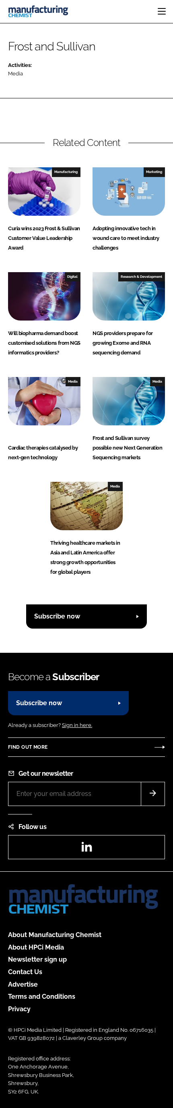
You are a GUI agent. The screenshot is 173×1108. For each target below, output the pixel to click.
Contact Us (25, 972)
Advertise (23, 984)
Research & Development (141, 277)
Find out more (27, 747)
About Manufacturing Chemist (54, 935)
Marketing (154, 172)
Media (15, 74)
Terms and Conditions (41, 996)
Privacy (19, 1009)
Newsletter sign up (37, 959)
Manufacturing (66, 172)
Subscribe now (57, 616)
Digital (72, 277)
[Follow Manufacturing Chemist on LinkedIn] (86, 849)
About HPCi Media (36, 947)
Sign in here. (77, 725)
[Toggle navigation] (162, 11)
